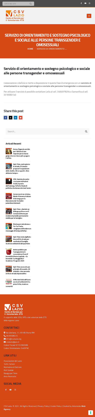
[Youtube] (85, 3)
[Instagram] (89, 3)
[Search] (30, 4)
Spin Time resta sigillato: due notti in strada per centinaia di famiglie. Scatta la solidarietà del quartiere (18, 240)
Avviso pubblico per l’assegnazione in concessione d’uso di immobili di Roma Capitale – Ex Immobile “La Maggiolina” (17, 255)
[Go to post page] (9, 151)
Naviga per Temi (10, 373)
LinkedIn (15, 117)
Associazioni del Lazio (13, 360)
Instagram (15, 390)
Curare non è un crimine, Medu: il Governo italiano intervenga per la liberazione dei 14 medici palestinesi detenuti (18, 198)
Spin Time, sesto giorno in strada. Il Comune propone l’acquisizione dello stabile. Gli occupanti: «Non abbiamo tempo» (18, 168)
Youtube (10, 390)
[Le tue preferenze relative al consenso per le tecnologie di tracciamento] (90, 412)
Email (20, 117)
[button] (89, 16)
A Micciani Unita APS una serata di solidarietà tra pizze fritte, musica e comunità (18, 283)
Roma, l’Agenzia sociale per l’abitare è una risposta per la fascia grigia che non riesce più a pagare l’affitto (18, 153)
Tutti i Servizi (9, 363)
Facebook (5, 117)
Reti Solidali (8, 370)
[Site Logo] (15, 16)
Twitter (10, 117)
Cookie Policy (55, 406)
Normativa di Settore (13, 367)
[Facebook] (81, 3)
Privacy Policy (43, 406)
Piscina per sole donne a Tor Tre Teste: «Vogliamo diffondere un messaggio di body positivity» (18, 227)
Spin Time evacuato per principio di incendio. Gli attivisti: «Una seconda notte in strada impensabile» (18, 270)
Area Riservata (10, 376)
